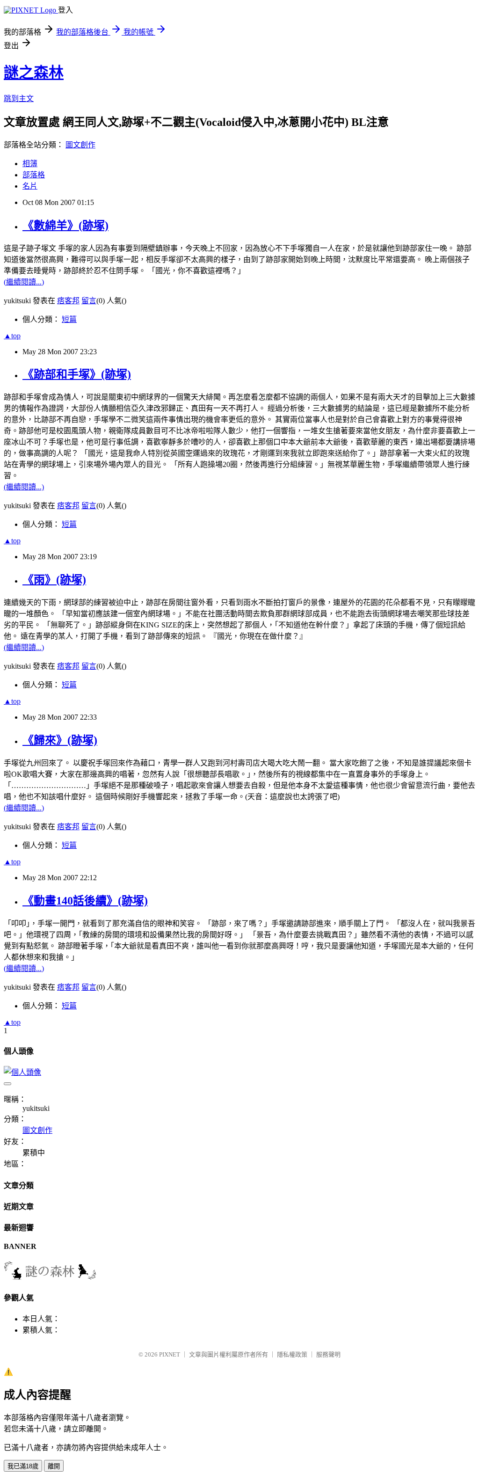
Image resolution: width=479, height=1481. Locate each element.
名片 (29, 186)
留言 (88, 301)
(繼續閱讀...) (24, 282)
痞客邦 (68, 301)
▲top (12, 336)
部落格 (33, 175)
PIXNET (169, 1354)
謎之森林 (34, 72)
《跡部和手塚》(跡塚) (76, 374)
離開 (54, 1466)
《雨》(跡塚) (54, 580)
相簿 (29, 164)
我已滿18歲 (22, 1466)
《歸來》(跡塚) (59, 740)
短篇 (69, 319)
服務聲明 (328, 1354)
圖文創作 (80, 145)
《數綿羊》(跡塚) (65, 225)
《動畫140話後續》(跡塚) (85, 901)
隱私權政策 (292, 1354)
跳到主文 (19, 98)
